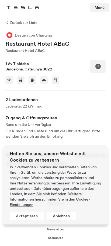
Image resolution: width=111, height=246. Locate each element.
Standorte (55, 238)
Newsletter (55, 229)
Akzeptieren (27, 216)
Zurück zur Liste (23, 22)
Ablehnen (61, 216)
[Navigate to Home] (22, 7)
